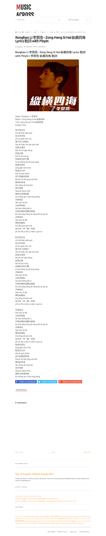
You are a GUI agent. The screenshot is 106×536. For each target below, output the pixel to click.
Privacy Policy (63, 532)
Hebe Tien (87, 516)
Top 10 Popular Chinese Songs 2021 (34, 474)
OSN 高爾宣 (72, 521)
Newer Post (19, 452)
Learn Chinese (82, 518)
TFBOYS (35, 523)
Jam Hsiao (53, 518)
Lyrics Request (84, 532)
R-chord (88, 521)
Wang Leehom (46, 523)
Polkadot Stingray (80, 521)
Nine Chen (54, 521)
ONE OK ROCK (63, 521)
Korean (75, 518)
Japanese (62, 518)
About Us (73, 532)
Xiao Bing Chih (72, 523)
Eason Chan (39, 516)
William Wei (55, 523)
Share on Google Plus (72, 381)
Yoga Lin (80, 523)
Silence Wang (27, 523)
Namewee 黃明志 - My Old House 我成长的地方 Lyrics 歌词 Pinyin (36, 499)
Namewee (34, 521)
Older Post (87, 452)
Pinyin (35, 47)
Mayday (27, 521)
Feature (68, 516)
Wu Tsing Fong (63, 523)
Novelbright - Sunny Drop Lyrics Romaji (28, 496)
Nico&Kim (47, 521)
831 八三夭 (18, 516)
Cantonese (31, 516)
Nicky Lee (41, 521)
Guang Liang (80, 516)
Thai (39, 523)
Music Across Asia (25, 15)
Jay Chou (69, 518)
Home (53, 452)
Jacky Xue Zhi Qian (43, 518)
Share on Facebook (28, 381)
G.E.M (74, 516)
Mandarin (29, 47)
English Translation (51, 516)
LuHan (89, 518)
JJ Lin (33, 518)
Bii (26, 516)
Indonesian (27, 518)
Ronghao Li (42, 47)
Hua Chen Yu (19, 518)
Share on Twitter (49, 381)
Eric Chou (62, 516)
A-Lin (23, 516)
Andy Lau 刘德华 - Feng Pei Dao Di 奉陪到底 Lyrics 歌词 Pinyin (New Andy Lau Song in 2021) (45, 501)
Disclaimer (51, 532)
